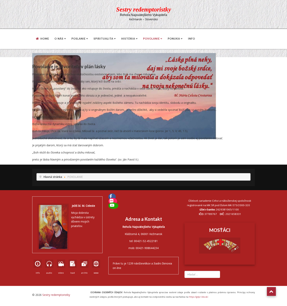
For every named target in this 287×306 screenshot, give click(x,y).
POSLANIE (78, 38)
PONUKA (174, 38)
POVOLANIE (151, 38)
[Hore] (271, 291)
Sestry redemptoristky (56, 295)
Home (44, 38)
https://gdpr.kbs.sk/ (198, 296)
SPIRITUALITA (103, 38)
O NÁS (58, 38)
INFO (191, 38)
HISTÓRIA (128, 38)
